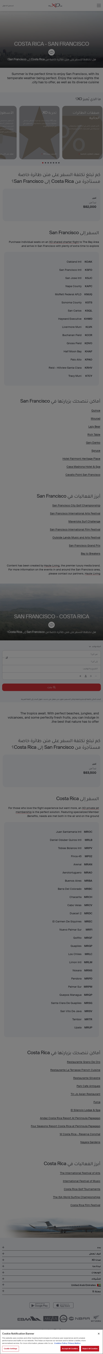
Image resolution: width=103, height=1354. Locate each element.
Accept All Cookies (70, 1348)
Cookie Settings (10, 1348)
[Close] (99, 1334)
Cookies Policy (60, 1343)
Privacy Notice (74, 1343)
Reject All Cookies (90, 1348)
